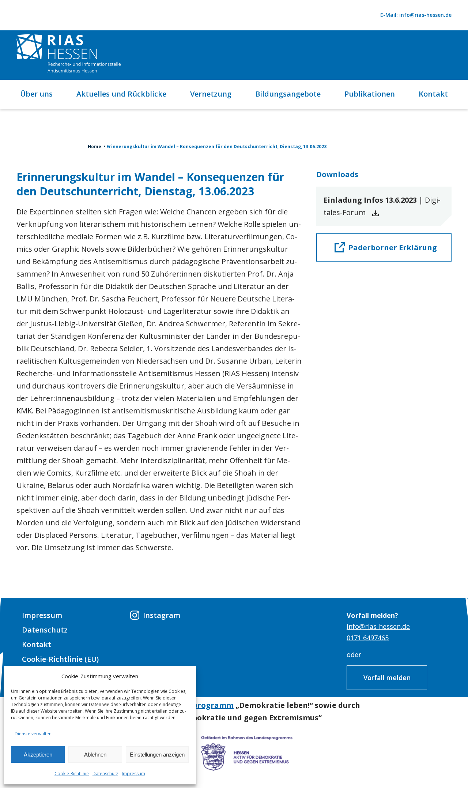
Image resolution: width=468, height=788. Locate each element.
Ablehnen (95, 754)
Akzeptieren (38, 754)
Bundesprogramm (199, 705)
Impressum (133, 773)
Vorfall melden (387, 677)
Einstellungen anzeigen (157, 754)
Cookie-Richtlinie (71, 773)
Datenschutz (105, 773)
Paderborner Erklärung (392, 247)
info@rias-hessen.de (378, 626)
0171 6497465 (368, 637)
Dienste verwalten (33, 734)
